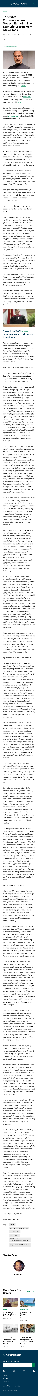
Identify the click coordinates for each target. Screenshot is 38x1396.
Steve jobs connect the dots (19, 1245)
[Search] (34, 4)
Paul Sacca (9, 39)
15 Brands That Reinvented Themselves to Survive (25, 1315)
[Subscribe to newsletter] (33, 1365)
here (19, 102)
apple (12, 1224)
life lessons (14, 1232)
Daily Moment (24, 1309)
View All (29, 1291)
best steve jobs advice (19, 1228)
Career (5, 11)
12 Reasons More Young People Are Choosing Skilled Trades (26, 1340)
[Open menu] (4, 4)
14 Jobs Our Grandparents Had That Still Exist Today (10, 1340)
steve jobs (14, 1235)
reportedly (27, 97)
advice (23, 86)
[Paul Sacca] (19, 1266)
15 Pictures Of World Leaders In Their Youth (9, 1314)
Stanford (25, 331)
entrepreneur (13, 116)
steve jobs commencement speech (19, 1239)
